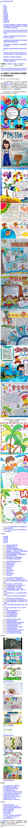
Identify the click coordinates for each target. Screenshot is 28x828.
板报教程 (5, 536)
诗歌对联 (20, 52)
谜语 (25, 54)
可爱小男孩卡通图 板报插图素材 (14, 549)
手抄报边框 (11, 59)
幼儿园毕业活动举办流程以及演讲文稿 (16, 595)
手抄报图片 (24, 522)
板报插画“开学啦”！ (11, 546)
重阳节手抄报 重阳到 (8, 809)
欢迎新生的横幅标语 (11, 612)
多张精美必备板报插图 (12, 548)
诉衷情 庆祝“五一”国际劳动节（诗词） (16, 579)
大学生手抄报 (22, 70)
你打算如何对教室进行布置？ (13, 631)
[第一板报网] (1, 2)
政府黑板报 (24, 24)
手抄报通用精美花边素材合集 (13, 561)
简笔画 (5, 11)
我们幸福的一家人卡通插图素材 (14, 557)
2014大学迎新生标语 (11, 615)
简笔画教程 (24, 40)
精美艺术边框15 (10, 564)
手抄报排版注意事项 (11, 628)
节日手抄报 (6, 30)
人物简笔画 (6, 40)
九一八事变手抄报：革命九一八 (11, 816)
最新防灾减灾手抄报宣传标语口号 (15, 598)
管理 (12, 1)
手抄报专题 (6, 20)
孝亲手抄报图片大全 (8, 810)
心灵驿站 (17, 54)
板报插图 (5, 59)
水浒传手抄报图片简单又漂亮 (10, 806)
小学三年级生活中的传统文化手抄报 (12, 791)
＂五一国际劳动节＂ (8, 765)
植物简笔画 (6, 41)
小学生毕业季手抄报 (8, 650)
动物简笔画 (18, 40)
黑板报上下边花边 (11, 563)
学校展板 (5, 48)
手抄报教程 (12, 56)
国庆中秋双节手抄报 (8, 804)
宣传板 (5, 10)
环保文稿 (15, 52)
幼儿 (10, 1)
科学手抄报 (24, 30)
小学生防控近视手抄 (8, 681)
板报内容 (5, 52)
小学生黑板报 (23, 26)
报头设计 (7, 45)
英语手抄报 (18, 30)
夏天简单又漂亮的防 (8, 695)
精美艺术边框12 (10, 573)
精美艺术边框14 (10, 566)
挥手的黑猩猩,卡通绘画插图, (13, 558)
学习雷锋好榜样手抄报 (9, 790)
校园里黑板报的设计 (11, 620)
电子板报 (11, 26)
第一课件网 (3, 1)
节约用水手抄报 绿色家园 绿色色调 (12, 807)
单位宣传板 (22, 36)
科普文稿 (7, 54)
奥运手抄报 (6, 31)
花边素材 (16, 59)
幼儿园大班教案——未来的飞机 (14, 588)
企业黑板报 (18, 24)
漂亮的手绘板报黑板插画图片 (13, 552)
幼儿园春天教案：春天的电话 (13, 586)
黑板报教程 (6, 56)
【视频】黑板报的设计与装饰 (13, 623)
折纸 (14, 61)
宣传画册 (10, 36)
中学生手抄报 (20, 31)
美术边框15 (9, 569)
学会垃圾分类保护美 (8, 780)
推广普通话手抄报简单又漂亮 (10, 788)
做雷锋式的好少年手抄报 (9, 797)
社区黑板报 (17, 26)
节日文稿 (10, 52)
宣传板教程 (18, 56)
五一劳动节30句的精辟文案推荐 (14, 577)
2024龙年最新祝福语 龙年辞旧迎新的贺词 (16, 600)
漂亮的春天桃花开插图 (12, 545)
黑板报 (5, 6)
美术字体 (21, 59)
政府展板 (15, 48)
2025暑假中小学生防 (8, 665)
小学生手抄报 (12, 31)
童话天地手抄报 (7, 812)
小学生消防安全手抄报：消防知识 (12, 796)
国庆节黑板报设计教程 (12, 625)
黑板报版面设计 (7, 44)
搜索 (21, 65)
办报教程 (5, 17)
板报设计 (5, 13)
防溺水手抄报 (8, 84)
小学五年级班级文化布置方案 (13, 632)
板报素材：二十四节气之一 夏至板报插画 (16, 551)
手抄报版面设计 (16, 44)
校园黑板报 (12, 24)
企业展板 (20, 48)
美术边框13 (9, 575)
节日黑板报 (6, 24)
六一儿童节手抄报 (8, 710)
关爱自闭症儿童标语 (11, 616)
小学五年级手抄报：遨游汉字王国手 (12, 793)
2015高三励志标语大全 (12, 613)
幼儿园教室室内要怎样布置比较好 (15, 629)
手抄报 (14, 63)
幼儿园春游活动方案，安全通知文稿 (15, 585)
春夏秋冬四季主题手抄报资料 (10, 794)
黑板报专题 (6, 22)
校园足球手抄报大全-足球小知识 (11, 799)
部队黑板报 (6, 26)
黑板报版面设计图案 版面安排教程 (15, 622)
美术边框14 (9, 572)
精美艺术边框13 (10, 570)
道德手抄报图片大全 (8, 818)
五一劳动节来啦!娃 (8, 750)
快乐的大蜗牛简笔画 (11, 555)
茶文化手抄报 (6, 813)
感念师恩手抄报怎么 (8, 735)
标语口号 (12, 54)
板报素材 (5, 19)
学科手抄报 (12, 30)
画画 (12, 61)
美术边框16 (9, 567)
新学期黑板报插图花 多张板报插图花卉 (16, 554)
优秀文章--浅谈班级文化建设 (13, 619)
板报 (7, 1)
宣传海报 (5, 36)
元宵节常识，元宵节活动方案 (13, 583)
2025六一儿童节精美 (8, 725)
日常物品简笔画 (13, 41)
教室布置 (8, 61)
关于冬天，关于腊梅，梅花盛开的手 (12, 815)
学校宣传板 (16, 36)
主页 (4, 5)
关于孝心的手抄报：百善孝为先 (11, 785)
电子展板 (5, 14)
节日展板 (10, 48)
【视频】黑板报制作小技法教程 (14, 626)
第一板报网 (9, 63)
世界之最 (22, 54)
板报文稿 (5, 16)
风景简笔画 (12, 40)
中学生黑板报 (6, 27)
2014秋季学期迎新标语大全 (13, 610)
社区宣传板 (11, 37)
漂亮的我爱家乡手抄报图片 (10, 787)
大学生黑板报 (14, 27)
